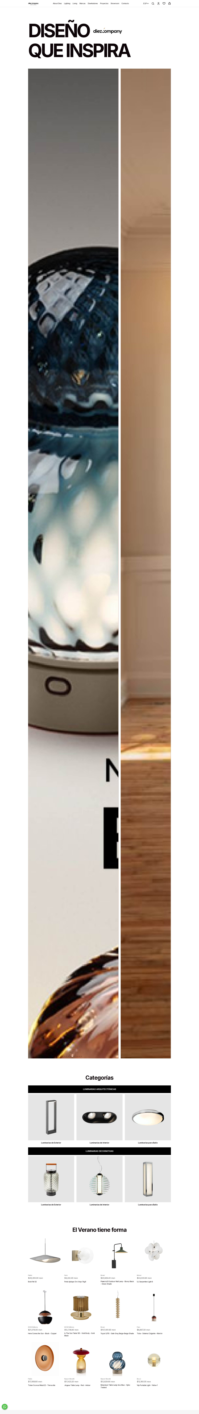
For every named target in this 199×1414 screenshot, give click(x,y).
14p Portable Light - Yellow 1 (147, 1385)
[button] (164, 3)
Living (75, 3)
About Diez (57, 3)
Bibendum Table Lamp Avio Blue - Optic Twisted (115, 1386)
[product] (45, 1255)
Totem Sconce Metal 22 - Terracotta (41, 1385)
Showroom (115, 3)
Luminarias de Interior (99, 1143)
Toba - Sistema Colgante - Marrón (149, 1333)
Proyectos (104, 3)
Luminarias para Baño (148, 1143)
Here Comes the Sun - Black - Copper (42, 1333)
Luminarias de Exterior (51, 1143)
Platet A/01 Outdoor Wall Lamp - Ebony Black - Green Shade (117, 1282)
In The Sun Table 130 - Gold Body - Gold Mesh (79, 1334)
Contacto (125, 3)
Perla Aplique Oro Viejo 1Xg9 (75, 1282)
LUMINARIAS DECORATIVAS (99, 1151)
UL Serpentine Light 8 (145, 1282)
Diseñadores (93, 3)
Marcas (82, 3)
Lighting (67, 3)
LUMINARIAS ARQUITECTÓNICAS (99, 1089)
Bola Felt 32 (32, 1282)
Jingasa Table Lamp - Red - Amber (77, 1385)
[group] (73, 563)
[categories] (51, 1117)
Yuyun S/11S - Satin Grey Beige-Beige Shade (117, 1333)
